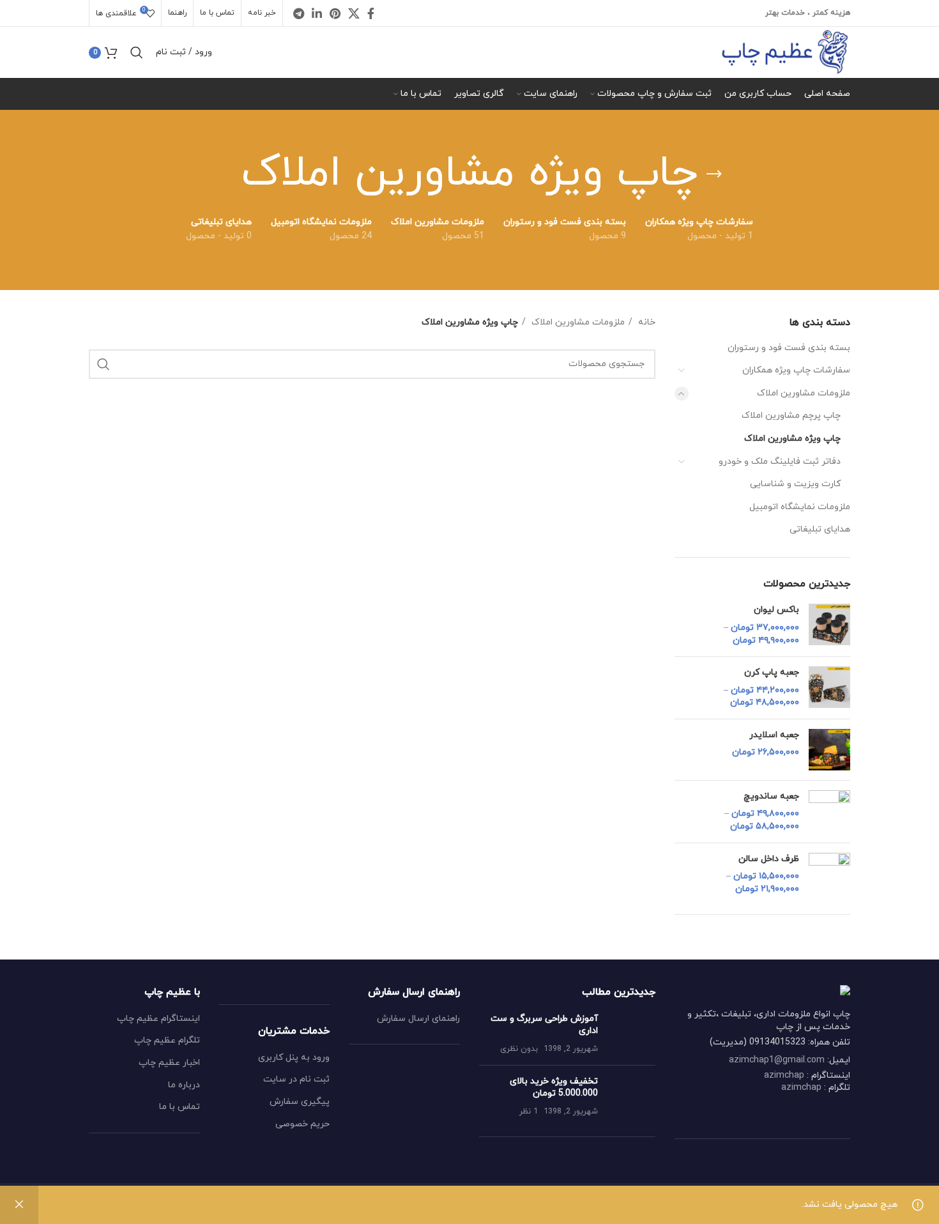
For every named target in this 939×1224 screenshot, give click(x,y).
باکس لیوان (776, 610)
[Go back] (714, 174)
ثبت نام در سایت (296, 1079)
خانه (645, 322)
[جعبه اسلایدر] (829, 749)
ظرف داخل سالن (768, 859)
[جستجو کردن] (136, 52)
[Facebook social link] (370, 13)
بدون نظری (519, 1049)
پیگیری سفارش (300, 1102)
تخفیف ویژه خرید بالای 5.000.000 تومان (554, 1087)
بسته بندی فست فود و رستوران (789, 348)
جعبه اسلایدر (774, 735)
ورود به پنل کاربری (294, 1058)
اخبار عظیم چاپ (169, 1063)
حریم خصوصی (302, 1124)
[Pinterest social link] (335, 13)
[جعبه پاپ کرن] (829, 687)
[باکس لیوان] (829, 625)
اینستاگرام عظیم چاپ (158, 1019)
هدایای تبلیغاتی (820, 529)
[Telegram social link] (298, 13)
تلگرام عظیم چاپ (167, 1040)
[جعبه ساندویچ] (829, 811)
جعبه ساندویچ (771, 796)
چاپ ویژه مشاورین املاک (792, 438)
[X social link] (353, 13)
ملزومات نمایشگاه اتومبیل (799, 507)
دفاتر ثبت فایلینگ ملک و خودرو (780, 461)
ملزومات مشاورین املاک (803, 393)
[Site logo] (784, 51)
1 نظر (528, 1111)
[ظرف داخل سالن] (829, 874)
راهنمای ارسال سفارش (418, 1019)
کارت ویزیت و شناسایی (795, 484)
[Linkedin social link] (317, 13)
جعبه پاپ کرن (771, 672)
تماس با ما (179, 1107)
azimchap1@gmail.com (777, 1060)
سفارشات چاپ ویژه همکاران (796, 370)
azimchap (784, 1075)
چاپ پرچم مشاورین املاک (791, 415)
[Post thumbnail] (631, 1034)
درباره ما (184, 1085)
